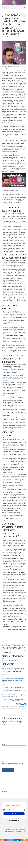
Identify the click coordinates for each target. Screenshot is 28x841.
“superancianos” (12, 333)
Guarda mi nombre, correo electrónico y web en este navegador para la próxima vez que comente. (12, 764)
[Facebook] (22, 704)
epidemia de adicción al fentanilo (11, 505)
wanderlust (3, 711)
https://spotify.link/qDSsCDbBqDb (10, 696)
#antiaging (4, 706)
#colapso (3, 708)
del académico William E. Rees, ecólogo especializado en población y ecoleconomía (14, 552)
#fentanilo (19, 708)
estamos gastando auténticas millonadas (15, 314)
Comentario (4, 726)
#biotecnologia (14, 706)
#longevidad (24, 708)
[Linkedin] (25, 704)
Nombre (3, 744)
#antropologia (8, 706)
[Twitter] (20, 704)
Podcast (15, 36)
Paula (5, 36)
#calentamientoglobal (21, 706)
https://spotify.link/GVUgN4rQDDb (11, 700)
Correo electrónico (6, 750)
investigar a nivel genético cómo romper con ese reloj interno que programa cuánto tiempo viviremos (14, 296)
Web (2, 755)
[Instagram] (17, 704)
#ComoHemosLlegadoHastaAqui (11, 708)
